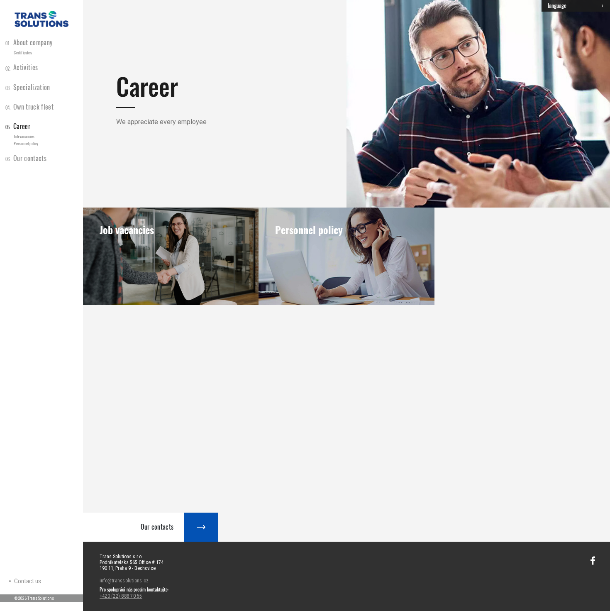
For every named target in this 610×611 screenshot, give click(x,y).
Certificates (23, 53)
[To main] (41, 19)
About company (29, 42)
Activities (21, 67)
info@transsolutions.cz (124, 581)
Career (17, 126)
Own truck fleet (29, 107)
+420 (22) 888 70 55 (121, 596)
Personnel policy (26, 144)
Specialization (27, 87)
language (557, 6)
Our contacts (25, 158)
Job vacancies (24, 136)
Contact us (27, 581)
